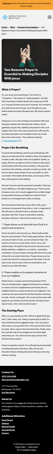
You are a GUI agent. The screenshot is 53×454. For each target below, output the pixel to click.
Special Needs (8, 430)
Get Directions (8, 393)
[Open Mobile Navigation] (49, 17)
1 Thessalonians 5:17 (11, 141)
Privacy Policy (20, 447)
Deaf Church (7, 420)
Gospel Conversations (28, 27)
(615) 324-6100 (9, 377)
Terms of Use (33, 447)
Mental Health (8, 427)
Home (4, 27)
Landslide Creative (29, 450)
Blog (12, 27)
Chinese (5, 424)
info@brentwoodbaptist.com (15, 380)
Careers (5, 433)
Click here (6, 3)
